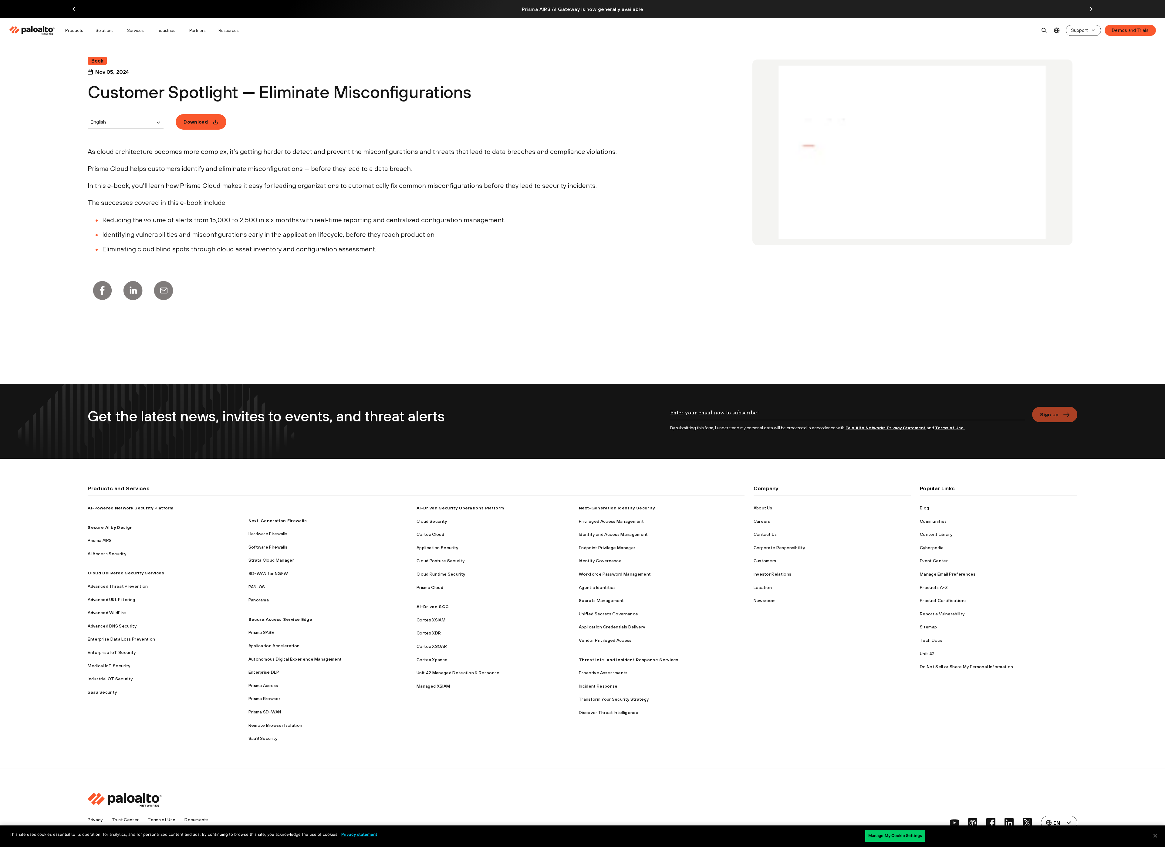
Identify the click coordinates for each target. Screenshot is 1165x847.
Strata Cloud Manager (271, 560)
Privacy (95, 819)
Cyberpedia (932, 547)
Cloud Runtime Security (441, 574)
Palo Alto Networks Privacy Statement (886, 427)
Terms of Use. (950, 427)
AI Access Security (107, 553)
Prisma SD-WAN (264, 711)
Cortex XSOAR (432, 646)
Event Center (934, 560)
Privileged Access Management (611, 521)
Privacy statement (359, 834)
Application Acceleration (274, 645)
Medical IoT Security (109, 665)
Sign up (1049, 414)
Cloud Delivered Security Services (126, 572)
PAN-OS (256, 586)
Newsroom (765, 600)
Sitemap (928, 626)
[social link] (954, 822)
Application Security (437, 547)
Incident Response (598, 686)
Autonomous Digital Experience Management (295, 659)
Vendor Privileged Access (605, 640)
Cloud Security (432, 521)
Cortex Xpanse (432, 659)
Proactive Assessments (603, 672)
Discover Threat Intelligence (608, 712)
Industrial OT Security (110, 678)
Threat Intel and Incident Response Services (629, 659)
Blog (924, 507)
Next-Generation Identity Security (617, 507)
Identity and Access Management (613, 534)
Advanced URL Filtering (111, 599)
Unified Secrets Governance (608, 613)
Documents (196, 819)
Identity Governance (600, 560)
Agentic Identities (597, 587)
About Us (763, 507)
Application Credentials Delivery (612, 626)
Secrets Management (601, 600)
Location (763, 587)
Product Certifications (943, 600)
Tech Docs (931, 640)
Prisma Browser (264, 698)
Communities (933, 521)
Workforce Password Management (615, 574)
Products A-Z (934, 587)
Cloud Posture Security (440, 560)
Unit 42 (927, 653)
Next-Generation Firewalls (277, 520)
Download (196, 121)
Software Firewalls (268, 547)
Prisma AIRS (100, 540)
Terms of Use (161, 819)
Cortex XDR (429, 633)
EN (1057, 30)
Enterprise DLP (263, 672)
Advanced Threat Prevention (118, 586)
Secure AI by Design (110, 527)
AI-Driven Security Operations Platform (460, 507)
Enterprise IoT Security (112, 652)
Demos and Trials (1130, 30)
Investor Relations (773, 574)
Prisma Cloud (430, 587)
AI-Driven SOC (433, 606)
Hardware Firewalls (268, 533)
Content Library (936, 534)
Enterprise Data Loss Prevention (121, 639)
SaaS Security (102, 692)
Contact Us (765, 534)
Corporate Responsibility (779, 547)
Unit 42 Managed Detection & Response (458, 672)
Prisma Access (263, 685)
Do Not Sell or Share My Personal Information (966, 666)
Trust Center (125, 819)
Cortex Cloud (430, 534)
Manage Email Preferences (948, 574)
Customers (765, 560)
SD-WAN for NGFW (268, 573)
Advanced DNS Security (112, 626)
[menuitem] (34, 30)
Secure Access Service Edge (280, 619)
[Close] (1155, 835)
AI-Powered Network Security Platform (131, 507)
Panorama (258, 599)
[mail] (163, 290)
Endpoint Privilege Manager (607, 547)
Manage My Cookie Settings (895, 835)
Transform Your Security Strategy (614, 699)
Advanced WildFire (107, 612)
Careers (762, 521)
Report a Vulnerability (942, 613)
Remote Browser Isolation (275, 725)
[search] (1044, 30)
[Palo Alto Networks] (32, 30)
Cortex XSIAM (431, 619)
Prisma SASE (261, 632)
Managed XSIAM (433, 686)
